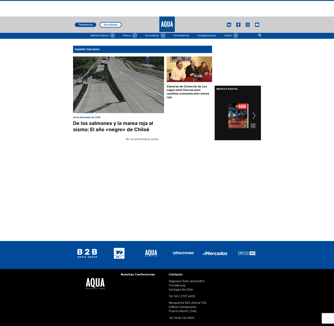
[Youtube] (257, 25)
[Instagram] (248, 25)
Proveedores (181, 35)
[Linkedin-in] (229, 25)
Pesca (126, 35)
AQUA (227, 35)
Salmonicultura (99, 35)
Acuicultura (152, 35)
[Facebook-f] (238, 25)
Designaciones (206, 35)
